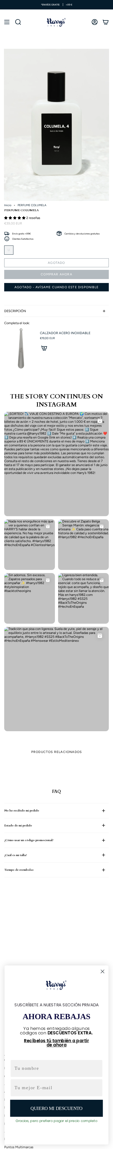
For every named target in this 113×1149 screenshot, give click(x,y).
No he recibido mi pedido (21, 811)
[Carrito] (105, 22)
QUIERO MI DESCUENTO (56, 1108)
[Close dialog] (103, 972)
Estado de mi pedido (18, 825)
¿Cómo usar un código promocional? (28, 840)
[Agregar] (44, 348)
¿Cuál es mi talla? (15, 855)
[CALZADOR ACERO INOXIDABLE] (20, 349)
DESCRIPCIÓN (15, 311)
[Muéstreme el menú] (7, 22)
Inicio (7, 205)
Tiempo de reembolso (19, 870)
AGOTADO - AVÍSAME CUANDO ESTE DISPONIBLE (56, 287)
